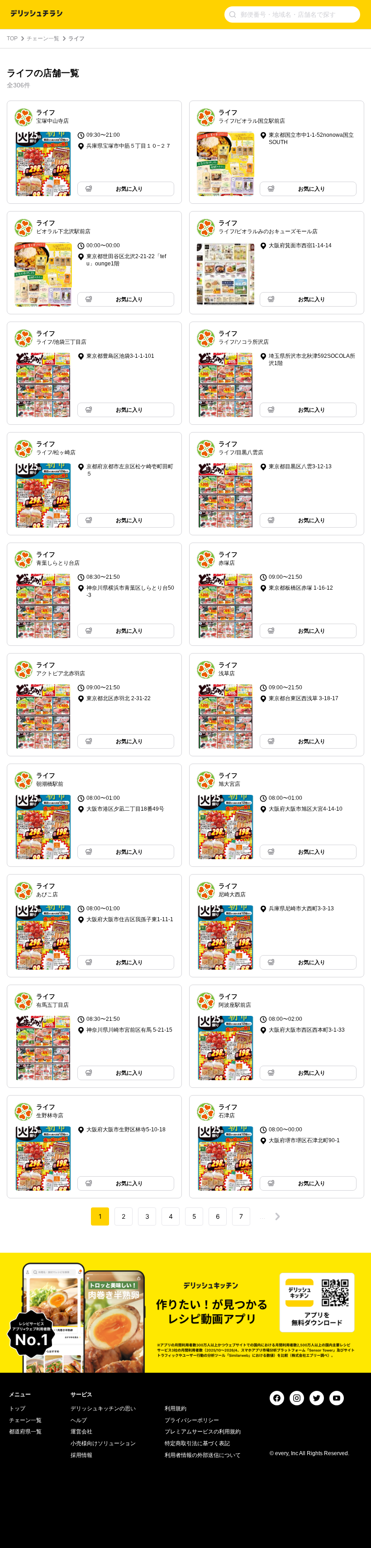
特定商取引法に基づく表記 (197, 1443)
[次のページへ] (277, 1216)
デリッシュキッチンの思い (103, 1408)
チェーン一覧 (43, 38)
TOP (12, 38)
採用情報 (81, 1455)
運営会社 (81, 1431)
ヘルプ (79, 1420)
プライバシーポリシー (192, 1420)
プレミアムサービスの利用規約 (203, 1431)
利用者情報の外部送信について (203, 1455)
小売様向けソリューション (103, 1443)
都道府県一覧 (25, 1431)
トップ (17, 1408)
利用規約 (175, 1408)
